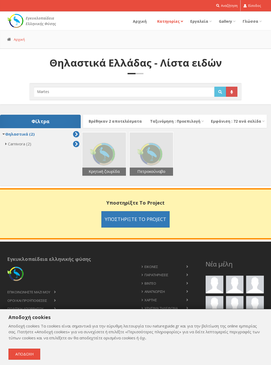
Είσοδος (254, 5)
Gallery (225, 21)
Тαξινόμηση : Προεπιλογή (175, 121)
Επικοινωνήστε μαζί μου (28, 292)
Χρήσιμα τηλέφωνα (161, 308)
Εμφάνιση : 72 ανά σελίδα (236, 121)
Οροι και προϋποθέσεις (27, 300)
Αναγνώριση (154, 291)
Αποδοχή (24, 354)
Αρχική (140, 21)
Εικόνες (151, 266)
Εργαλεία (199, 21)
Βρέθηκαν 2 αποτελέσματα (115, 121)
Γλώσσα (250, 21)
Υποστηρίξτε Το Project (135, 219)
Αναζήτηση (229, 5)
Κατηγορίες (168, 21)
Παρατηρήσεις (156, 274)
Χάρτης (150, 300)
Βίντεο (150, 283)
